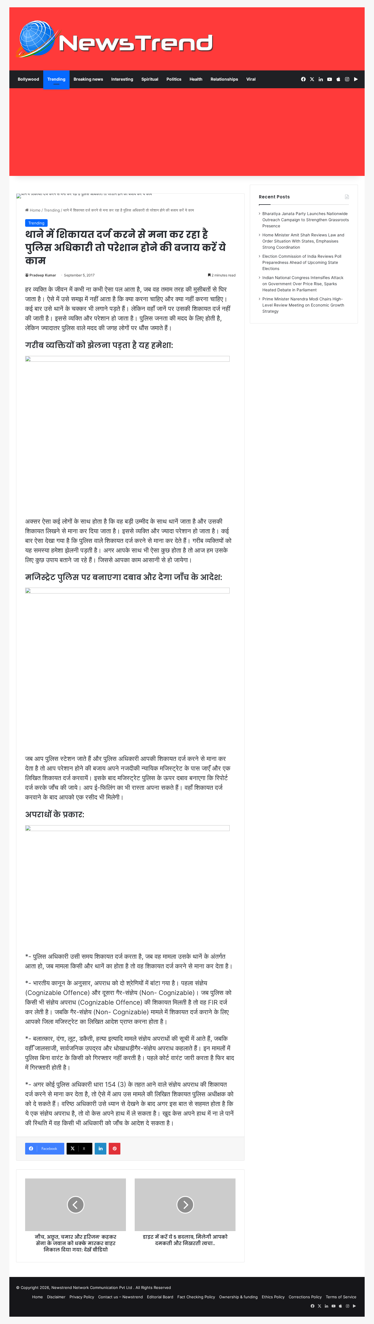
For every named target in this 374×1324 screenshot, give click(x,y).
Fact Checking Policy (196, 1296)
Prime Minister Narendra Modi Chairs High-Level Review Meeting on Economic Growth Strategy (303, 305)
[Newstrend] (114, 39)
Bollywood (28, 79)
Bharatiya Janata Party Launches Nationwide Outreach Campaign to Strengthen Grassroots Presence (305, 219)
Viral (251, 79)
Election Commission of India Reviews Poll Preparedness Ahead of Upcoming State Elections (301, 262)
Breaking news (88, 79)
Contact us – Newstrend (120, 1296)
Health (196, 79)
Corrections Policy (305, 1296)
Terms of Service (341, 1296)
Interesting (122, 79)
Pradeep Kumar (43, 275)
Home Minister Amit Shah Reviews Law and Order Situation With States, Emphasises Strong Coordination (303, 241)
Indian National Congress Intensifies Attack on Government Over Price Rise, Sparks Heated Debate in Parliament (302, 283)
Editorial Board (160, 1296)
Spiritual (149, 79)
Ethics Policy (273, 1296)
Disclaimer (56, 1296)
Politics (174, 79)
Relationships (224, 79)
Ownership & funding (238, 1296)
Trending (56, 79)
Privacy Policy (82, 1296)
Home (35, 210)
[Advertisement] (187, 132)
